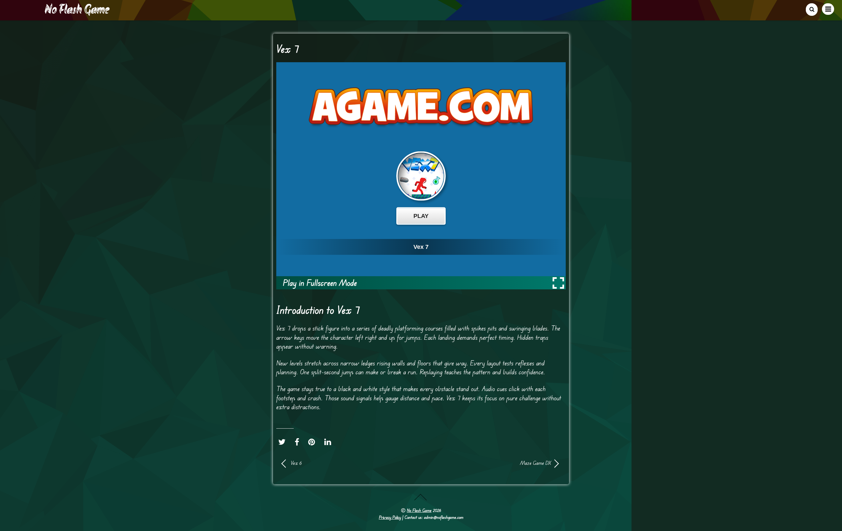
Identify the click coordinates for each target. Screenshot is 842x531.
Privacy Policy (390, 517)
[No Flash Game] (77, 13)
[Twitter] (283, 442)
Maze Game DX (490, 463)
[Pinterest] (313, 442)
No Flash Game (419, 510)
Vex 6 (296, 463)
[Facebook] (299, 442)
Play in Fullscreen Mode (320, 282)
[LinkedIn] (329, 442)
